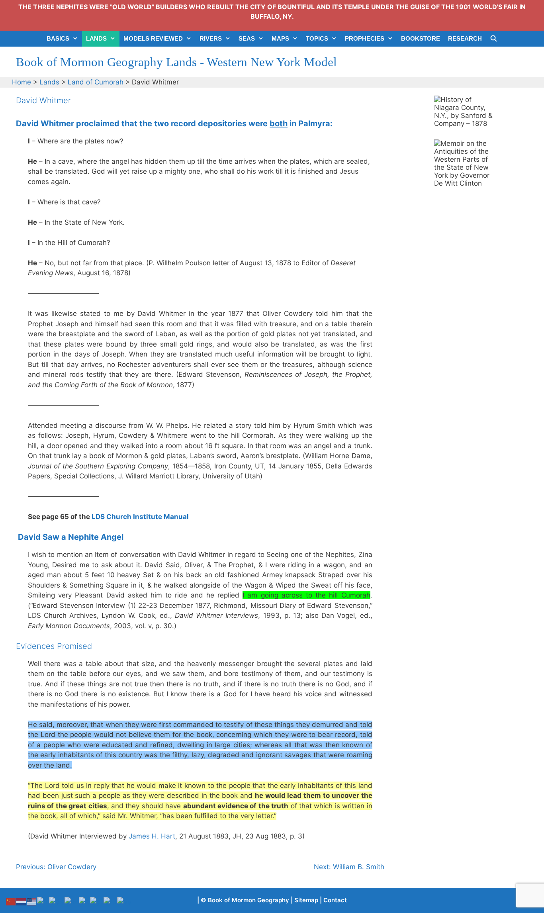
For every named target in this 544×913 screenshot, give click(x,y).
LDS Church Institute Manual (140, 517)
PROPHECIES (364, 38)
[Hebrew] (72, 901)
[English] (32, 901)
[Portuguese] (97, 901)
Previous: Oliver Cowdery (56, 867)
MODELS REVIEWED (153, 38)
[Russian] (110, 901)
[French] (43, 901)
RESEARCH (465, 38)
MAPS (280, 38)
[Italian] (84, 901)
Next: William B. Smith (349, 867)
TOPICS (317, 38)
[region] (464, 111)
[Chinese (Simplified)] (11, 901)
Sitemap (306, 900)
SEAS (247, 38)
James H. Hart (152, 836)
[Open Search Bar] (493, 39)
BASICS (58, 38)
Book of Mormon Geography (248, 900)
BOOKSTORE (420, 38)
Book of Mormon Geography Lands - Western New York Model (176, 62)
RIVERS (211, 38)
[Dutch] (21, 901)
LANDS (96, 38)
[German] (57, 901)
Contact (335, 900)
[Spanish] (124, 901)
